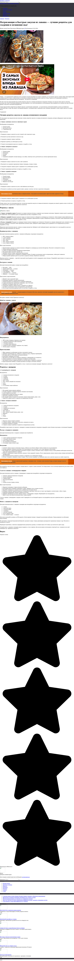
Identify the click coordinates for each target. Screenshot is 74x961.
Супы (4, 11)
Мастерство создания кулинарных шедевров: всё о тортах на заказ (19, 897)
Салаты (5, 12)
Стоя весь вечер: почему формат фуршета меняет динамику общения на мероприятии (24, 896)
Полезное (5, 8)
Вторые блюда (6, 13)
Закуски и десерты (7, 9)
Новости (5, 14)
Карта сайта (6, 16)
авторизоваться (26, 877)
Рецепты (5, 888)
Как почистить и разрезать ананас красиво (10, 910)
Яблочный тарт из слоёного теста (8, 945)
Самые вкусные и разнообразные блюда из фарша (12, 928)
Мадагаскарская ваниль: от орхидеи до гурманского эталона (18, 898)
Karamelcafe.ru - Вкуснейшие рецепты (9, 3)
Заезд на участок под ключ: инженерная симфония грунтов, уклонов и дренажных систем (25, 900)
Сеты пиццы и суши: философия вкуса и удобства (15, 901)
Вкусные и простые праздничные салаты (10, 936)
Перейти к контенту (5, 0)
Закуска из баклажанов (5, 954)
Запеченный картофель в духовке (8, 919)
